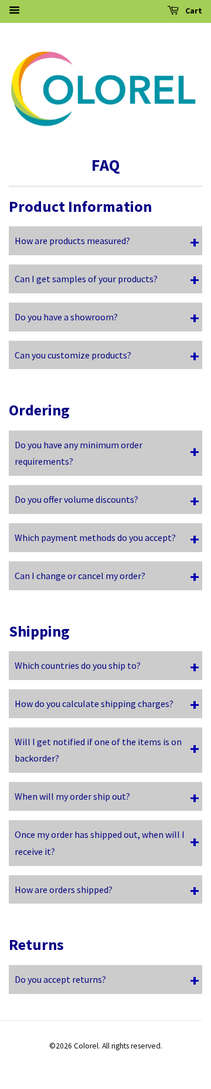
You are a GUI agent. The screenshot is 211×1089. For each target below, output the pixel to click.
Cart (192, 10)
